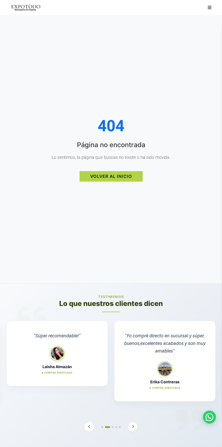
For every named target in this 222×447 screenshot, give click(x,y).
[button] (89, 427)
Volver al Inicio (111, 176)
